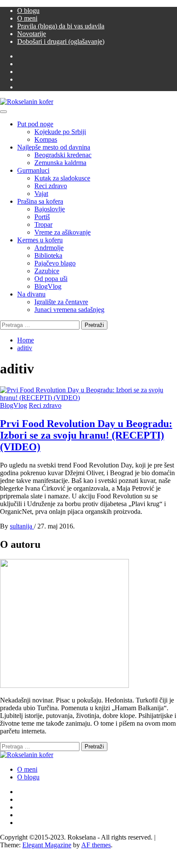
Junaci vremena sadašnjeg (69, 309)
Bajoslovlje (49, 209)
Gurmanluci (33, 170)
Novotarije (31, 33)
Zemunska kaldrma (60, 162)
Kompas (45, 139)
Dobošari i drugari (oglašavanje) (60, 41)
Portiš (42, 216)
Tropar (43, 224)
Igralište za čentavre (61, 301)
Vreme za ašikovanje (62, 232)
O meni (27, 18)
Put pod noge (35, 124)
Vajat (41, 193)
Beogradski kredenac (63, 155)
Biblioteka (48, 255)
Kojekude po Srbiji (60, 131)
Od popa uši (50, 278)
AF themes (96, 845)
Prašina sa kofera (40, 201)
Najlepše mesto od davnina (53, 147)
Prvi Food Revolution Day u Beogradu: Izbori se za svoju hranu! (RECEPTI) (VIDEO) (86, 435)
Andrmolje (49, 247)
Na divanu (31, 294)
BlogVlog (47, 286)
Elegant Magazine (46, 845)
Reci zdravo (50, 185)
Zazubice (46, 271)
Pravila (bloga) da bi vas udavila (60, 26)
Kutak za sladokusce (62, 178)
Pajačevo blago (55, 263)
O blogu (28, 10)
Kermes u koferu (40, 240)
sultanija (22, 526)
